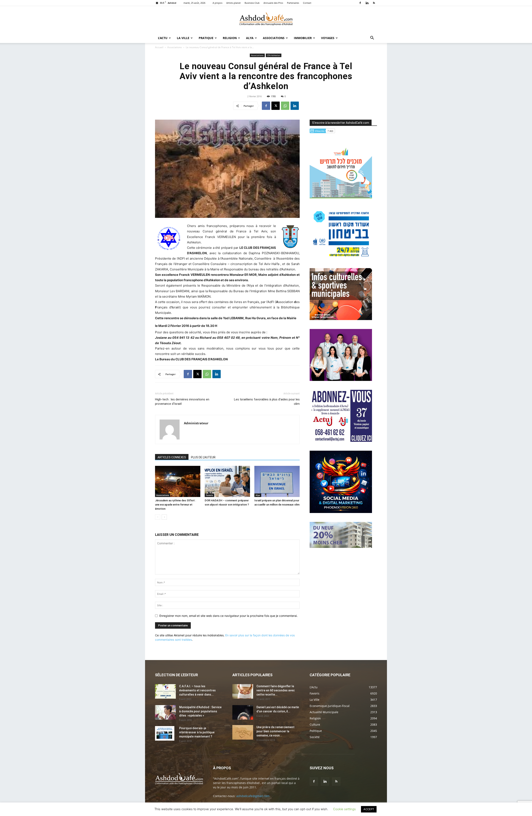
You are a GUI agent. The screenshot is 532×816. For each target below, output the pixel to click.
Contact (307, 2)
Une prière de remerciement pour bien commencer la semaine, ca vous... (275, 731)
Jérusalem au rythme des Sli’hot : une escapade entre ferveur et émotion (175, 504)
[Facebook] (360, 3)
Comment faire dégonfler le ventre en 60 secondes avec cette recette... (275, 690)
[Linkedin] (367, 3)
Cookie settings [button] (344, 809)
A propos (217, 2)
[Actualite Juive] (341, 441)
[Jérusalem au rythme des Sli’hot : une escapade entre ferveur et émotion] (177, 481)
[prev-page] (157, 517)
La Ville (183, 38)
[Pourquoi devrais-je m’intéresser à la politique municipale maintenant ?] (164, 733)
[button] (372, 38)
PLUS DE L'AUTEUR (203, 457)
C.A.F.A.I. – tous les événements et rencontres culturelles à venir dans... (197, 690)
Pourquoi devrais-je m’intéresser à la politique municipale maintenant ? (196, 732)
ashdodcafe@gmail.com (253, 796)
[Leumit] (341, 380)
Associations (273, 38)
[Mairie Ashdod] (341, 258)
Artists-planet (233, 2)
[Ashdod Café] (266, 19)
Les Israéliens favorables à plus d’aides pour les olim (267, 402)
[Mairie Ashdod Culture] (341, 319)
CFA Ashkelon (273, 55)
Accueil (159, 47)
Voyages (327, 38)
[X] (275, 106)
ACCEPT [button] (368, 809)
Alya (250, 38)
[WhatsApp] (285, 106)
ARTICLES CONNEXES (172, 457)
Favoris (209, 495)
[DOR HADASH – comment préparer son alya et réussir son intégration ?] (227, 481)
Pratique (206, 38)
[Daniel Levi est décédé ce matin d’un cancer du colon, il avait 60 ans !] (242, 712)
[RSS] (374, 3)
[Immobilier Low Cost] (341, 547)
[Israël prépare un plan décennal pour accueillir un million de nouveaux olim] (277, 481)
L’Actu (162, 38)
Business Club (252, 2)
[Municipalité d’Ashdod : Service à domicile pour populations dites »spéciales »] (165, 712)
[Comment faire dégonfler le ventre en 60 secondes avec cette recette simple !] (242, 691)
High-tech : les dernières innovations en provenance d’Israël (182, 402)
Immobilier (303, 38)
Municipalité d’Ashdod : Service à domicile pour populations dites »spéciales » (200, 711)
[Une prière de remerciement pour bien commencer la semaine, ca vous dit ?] (242, 732)
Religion (230, 38)
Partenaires (293, 2)
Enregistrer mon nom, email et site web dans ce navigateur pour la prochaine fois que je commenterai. (228, 615)
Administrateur (196, 423)
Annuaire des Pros (273, 2)
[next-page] (164, 517)
